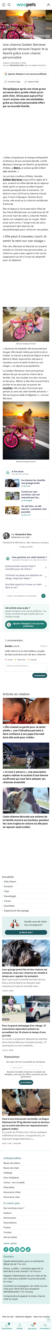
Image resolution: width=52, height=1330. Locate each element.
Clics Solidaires (11, 1177)
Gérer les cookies (41, 1316)
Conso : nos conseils (14, 1182)
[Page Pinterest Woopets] (11, 1249)
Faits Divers (10, 881)
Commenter (39, 675)
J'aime (10, 659)
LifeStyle (7, 1172)
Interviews (8, 1187)
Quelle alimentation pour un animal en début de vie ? (23, 1263)
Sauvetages (10, 896)
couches (7, 388)
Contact (7, 1232)
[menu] (4, 4)
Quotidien (9, 905)
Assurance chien (12, 1192)
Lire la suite (27, 547)
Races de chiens (11, 1163)
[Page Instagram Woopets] (17, 1249)
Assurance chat (11, 1197)
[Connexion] (48, 5)
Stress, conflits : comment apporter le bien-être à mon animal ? (23, 1270)
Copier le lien (33, 81)
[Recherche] (9, 5)
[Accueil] (26, 5)
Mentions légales (23, 1316)
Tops (6, 891)
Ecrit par (13, 65)
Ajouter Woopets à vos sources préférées (27, 74)
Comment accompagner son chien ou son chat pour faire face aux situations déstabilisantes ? (25, 1288)
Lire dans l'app (13, 81)
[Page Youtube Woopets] (22, 1249)
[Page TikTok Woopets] (28, 1249)
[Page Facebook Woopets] (5, 1249)
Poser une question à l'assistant (22, 595)
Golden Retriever (13, 179)
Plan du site (8, 1316)
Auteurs (7, 1212)
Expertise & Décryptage (16, 910)
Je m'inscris (26, 1082)
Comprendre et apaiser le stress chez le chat (24, 1297)
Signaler (33, 659)
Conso (7, 900)
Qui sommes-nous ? (13, 1208)
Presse (7, 1227)
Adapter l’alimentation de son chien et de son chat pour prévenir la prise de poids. (24, 1278)
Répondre (21, 659)
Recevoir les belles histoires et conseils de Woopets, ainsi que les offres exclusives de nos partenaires (26, 1074)
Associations (10, 1222)
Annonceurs (9, 1217)
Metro (17, 167)
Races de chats (11, 1167)
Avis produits (10, 1237)
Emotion (8, 886)
